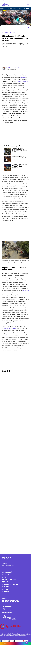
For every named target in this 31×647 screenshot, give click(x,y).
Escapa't (5, 582)
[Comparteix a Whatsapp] (7, 371)
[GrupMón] (15, 643)
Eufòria (7, 1)
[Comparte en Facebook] (5, 371)
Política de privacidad (7, 565)
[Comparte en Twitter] (3, 371)
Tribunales (13, 32)
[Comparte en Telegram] (9, 371)
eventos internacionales (9, 328)
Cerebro (22, 1)
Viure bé (5, 577)
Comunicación (7, 572)
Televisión (6, 589)
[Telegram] (11, 601)
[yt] (15, 601)
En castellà (6, 587)
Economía (6, 575)
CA (24, 4)
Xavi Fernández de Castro (13, 68)
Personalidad (27, 1)
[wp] (18, 601)
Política (6, 32)
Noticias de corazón (10, 584)
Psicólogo (14, 1)
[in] (13, 601)
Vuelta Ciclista (6, 335)
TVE (10, 1)
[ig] (8, 601)
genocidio (23, 77)
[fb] (3, 601)
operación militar (23, 81)
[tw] (6, 601)
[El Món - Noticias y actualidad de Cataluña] (5, 6)
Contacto (4, 563)
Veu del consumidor (9, 579)
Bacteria (18, 1)
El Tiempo (5, 592)
